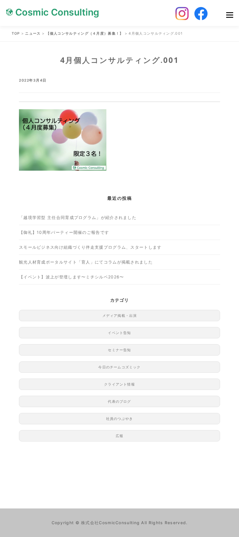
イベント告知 (119, 333)
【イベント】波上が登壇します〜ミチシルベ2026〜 (71, 276)
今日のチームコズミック (119, 367)
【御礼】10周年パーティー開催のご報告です (64, 232)
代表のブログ (119, 401)
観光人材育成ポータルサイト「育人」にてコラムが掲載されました (86, 261)
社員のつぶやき (119, 418)
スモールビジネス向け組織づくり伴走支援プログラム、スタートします (90, 247)
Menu (229, 15)
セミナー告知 (119, 350)
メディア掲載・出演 (119, 315)
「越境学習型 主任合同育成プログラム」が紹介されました (77, 217)
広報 (119, 436)
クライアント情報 (119, 384)
